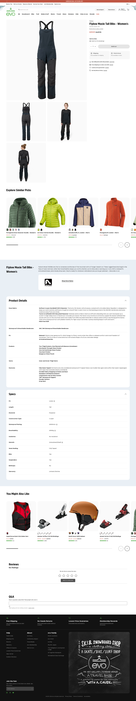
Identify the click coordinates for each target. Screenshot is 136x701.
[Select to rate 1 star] (60, 575)
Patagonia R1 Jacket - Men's (109, 232)
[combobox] (38, 9)
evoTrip (50, 641)
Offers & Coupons (11, 647)
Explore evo (57, 4)
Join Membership (48, 4)
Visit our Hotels (17, 4)
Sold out (114, 46)
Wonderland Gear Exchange (56, 655)
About (29, 633)
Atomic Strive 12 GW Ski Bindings (110, 536)
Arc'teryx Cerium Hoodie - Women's (49, 232)
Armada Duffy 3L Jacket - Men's (79, 232)
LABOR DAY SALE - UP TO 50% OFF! (68, 1)
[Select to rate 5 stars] (76, 575)
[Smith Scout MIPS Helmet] (84, 516)
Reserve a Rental (27, 4)
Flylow (91, 21)
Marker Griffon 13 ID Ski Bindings (48, 536)
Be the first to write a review (96, 28)
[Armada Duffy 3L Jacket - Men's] (84, 213)
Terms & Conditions (78, 696)
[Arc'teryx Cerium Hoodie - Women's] (52, 213)
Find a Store (111, 9)
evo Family (52, 633)
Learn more (31, 608)
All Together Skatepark (54, 652)
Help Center (9, 653)
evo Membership (32, 644)
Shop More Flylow (67, 281)
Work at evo (30, 647)
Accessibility (87, 696)
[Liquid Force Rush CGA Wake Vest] (21, 516)
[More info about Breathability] (55, 430)
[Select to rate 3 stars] (68, 575)
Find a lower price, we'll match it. (77, 623)
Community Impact (32, 638)
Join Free (112, 61)
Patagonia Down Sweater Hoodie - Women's (21, 232)
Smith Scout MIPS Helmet (77, 536)
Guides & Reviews (11, 656)
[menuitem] (19, 14)
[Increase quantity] (95, 46)
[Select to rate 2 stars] (64, 575)
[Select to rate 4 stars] (72, 575)
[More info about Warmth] (62, 442)
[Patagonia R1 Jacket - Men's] (115, 213)
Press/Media (30, 641)
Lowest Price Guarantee (13, 650)
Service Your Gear (38, 4)
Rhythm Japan (52, 644)
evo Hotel (51, 638)
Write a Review (68, 580)
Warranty (9, 644)
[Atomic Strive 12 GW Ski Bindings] (115, 516)
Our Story (29, 635)
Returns (8, 641)
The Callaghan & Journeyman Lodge (56, 648)
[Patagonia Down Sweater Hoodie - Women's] (21, 213)
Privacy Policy (68, 696)
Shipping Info (10, 638)
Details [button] (111, 64)
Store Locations (52, 635)
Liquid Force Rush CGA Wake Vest (17, 536)
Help (8, 633)
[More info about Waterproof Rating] (56, 424)
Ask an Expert (100, 9)
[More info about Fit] (54, 401)
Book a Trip (9, 4)
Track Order (9, 635)
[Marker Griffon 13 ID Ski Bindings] (52, 516)
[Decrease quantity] (91, 46)
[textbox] (68, 603)
